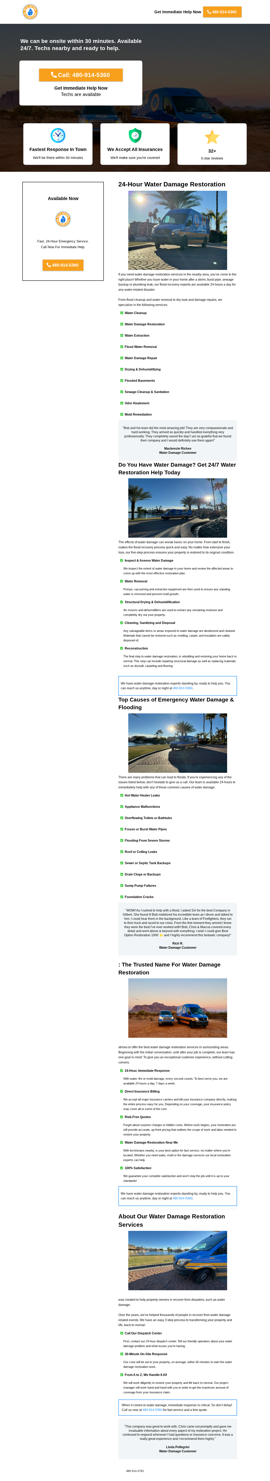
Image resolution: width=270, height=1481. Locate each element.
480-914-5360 (183, 688)
